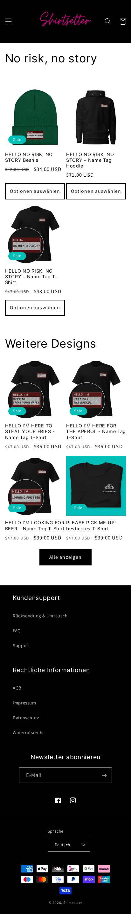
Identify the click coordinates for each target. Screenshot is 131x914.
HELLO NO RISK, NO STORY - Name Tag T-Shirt (31, 276)
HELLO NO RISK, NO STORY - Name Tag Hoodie (90, 160)
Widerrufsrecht (28, 732)
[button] (8, 21)
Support (21, 645)
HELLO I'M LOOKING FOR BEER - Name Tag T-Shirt (35, 525)
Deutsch (62, 845)
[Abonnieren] (104, 775)
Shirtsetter (72, 902)
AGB (17, 688)
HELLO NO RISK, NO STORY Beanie (29, 157)
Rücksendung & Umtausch (40, 616)
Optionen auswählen (35, 191)
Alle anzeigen (65, 557)
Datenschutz (26, 718)
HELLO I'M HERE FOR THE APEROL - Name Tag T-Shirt (96, 431)
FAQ (17, 630)
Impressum (24, 703)
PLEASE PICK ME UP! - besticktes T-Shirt (93, 525)
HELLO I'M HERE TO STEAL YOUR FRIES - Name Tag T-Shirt (30, 431)
